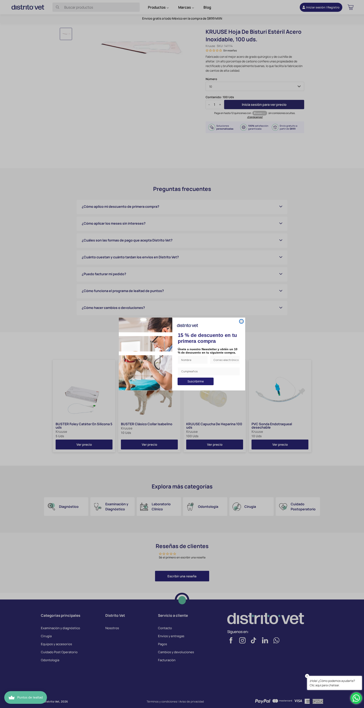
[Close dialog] (241, 321)
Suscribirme (195, 381)
